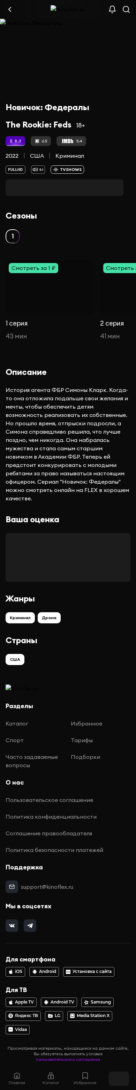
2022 (12, 155)
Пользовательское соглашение (49, 799)
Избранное (86, 723)
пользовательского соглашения (68, 1059)
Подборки (85, 756)
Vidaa (21, 1029)
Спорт (15, 740)
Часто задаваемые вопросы (32, 761)
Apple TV (24, 1002)
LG (57, 1015)
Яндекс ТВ (26, 1015)
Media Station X (93, 1015)
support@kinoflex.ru (47, 886)
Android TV (62, 1002)
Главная (17, 1082)
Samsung (101, 1002)
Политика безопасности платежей (54, 849)
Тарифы (82, 740)
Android (47, 971)
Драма (49, 617)
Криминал (69, 155)
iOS (18, 971)
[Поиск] (126, 9)
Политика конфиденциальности (51, 816)
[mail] (12, 886)
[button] (13, 236)
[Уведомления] (112, 9)
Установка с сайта (92, 971)
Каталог (17, 723)
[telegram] (30, 925)
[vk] (12, 925)
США (37, 155)
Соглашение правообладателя (49, 833)
